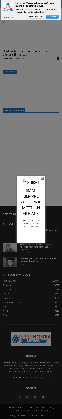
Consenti (52, 17)
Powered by (7, 17)
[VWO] (14, 17)
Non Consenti (35, 17)
